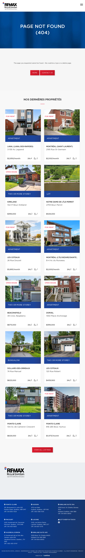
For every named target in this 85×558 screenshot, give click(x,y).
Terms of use (37, 552)
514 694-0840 (66, 513)
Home (34, 73)
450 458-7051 (39, 511)
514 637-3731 (38, 526)
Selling (53, 501)
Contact (77, 501)
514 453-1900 (12, 526)
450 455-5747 (12, 543)
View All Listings (42, 450)
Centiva (46, 555)
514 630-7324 (12, 511)
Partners (31, 501)
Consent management (50, 552)
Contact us (47, 73)
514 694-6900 (39, 539)
